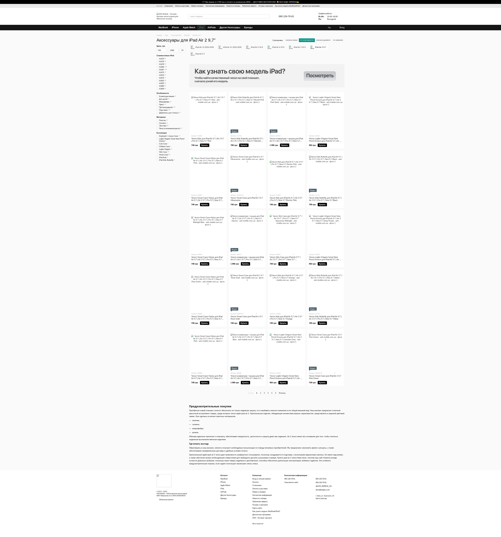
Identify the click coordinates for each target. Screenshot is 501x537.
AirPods (212, 27)
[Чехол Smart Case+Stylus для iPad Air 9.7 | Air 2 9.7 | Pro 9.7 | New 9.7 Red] (208, 350)
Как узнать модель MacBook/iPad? (287, 6)
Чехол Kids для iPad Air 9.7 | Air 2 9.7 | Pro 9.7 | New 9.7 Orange (286, 317)
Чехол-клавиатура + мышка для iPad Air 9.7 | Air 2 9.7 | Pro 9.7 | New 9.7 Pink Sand (286, 140)
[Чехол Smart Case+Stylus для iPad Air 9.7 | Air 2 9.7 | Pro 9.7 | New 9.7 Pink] (208, 172)
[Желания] (311, 16)
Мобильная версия (166, 500)
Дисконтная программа (311, 6)
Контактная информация (215, 6)
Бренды (248, 27)
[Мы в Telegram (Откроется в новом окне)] (343, 6)
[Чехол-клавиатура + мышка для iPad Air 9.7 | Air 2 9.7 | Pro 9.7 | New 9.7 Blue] (247, 350)
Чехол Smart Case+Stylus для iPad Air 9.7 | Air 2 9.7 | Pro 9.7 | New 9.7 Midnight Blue (206, 259)
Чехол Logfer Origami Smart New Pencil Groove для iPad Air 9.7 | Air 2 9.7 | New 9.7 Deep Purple (325, 259)
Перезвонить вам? (291, 482)
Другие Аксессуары (230, 27)
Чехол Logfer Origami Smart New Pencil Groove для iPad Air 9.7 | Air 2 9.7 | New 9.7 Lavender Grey (285, 378)
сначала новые (291, 40)
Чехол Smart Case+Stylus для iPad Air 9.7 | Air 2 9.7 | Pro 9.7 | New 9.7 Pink (206, 200)
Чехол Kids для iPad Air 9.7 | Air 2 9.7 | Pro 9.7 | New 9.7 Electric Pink (286, 199)
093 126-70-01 (286, 16)
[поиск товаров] (268, 16)
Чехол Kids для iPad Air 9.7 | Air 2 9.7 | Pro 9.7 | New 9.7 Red (207, 139)
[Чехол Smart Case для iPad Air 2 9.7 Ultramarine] (247, 172)
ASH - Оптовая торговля (262, 518)
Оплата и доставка (182, 6)
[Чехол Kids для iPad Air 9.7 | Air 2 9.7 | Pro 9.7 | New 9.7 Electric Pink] (286, 172)
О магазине (169, 6)
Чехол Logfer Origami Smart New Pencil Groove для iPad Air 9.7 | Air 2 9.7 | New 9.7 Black (325, 140)
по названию (338, 40)
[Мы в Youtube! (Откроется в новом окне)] (337, 6)
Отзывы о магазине (265, 6)
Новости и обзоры (233, 6)
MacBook (163, 27)
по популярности (307, 40)
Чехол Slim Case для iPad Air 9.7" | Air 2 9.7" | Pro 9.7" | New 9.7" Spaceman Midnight (285, 259)
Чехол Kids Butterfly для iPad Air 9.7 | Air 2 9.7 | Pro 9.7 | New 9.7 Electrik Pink (247, 140)
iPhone (175, 27)
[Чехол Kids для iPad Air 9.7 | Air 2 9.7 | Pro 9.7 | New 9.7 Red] (208, 113)
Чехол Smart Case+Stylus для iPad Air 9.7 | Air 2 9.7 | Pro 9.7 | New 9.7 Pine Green (206, 318)
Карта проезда (321, 498)
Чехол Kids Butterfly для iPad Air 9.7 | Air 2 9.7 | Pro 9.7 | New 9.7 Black (325, 199)
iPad (201, 27)
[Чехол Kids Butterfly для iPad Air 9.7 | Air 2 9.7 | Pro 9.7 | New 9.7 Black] (325, 172)
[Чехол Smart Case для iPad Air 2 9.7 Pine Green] (325, 350)
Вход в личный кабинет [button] (261, 479)
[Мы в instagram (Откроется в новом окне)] (340, 6)
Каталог (159, 6)
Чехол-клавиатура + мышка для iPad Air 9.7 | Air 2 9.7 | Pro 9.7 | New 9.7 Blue (247, 378)
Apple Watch (189, 27)
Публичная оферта (249, 6)
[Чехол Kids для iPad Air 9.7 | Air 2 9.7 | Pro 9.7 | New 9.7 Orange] (286, 290)
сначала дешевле (323, 40)
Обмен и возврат (197, 6)
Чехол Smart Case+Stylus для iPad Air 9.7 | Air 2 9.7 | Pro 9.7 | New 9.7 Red (206, 378)
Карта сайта (257, 508)
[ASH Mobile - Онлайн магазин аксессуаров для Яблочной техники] (164, 480)
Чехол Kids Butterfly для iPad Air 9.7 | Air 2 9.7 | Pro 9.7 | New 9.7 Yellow (325, 317)
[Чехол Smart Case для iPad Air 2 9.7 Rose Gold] (247, 290)
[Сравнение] (304, 16)
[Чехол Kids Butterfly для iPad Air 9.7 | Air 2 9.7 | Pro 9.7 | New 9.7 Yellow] (325, 290)
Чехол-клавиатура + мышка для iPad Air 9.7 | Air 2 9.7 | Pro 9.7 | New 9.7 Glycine (247, 259)
